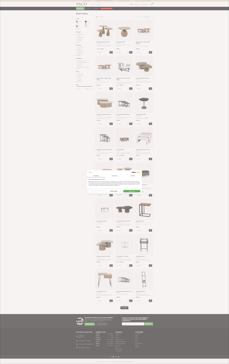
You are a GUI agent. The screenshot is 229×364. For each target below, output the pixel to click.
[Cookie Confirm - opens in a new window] (136, 172)
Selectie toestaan (113, 191)
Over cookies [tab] (114, 175)
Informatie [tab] (133, 175)
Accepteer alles (132, 191)
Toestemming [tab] (96, 175)
